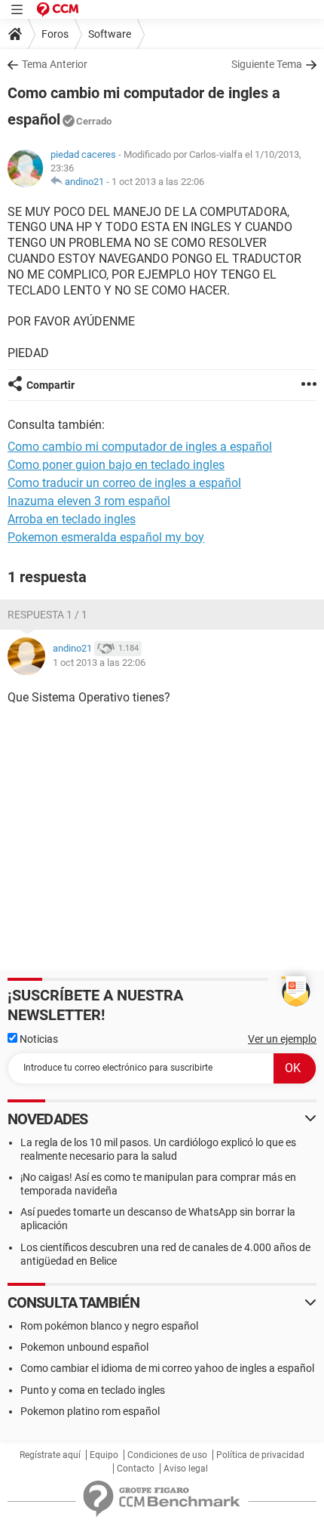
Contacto (135, 1468)
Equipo (104, 1455)
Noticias (37, 1039)
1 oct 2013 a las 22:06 (158, 181)
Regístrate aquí (50, 1455)
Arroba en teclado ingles (72, 519)
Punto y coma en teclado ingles (92, 1390)
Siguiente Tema (266, 64)
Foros (55, 34)
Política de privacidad (260, 1455)
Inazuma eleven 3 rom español (89, 501)
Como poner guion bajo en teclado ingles (116, 465)
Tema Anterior (54, 64)
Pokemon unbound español (84, 1347)
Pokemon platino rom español (90, 1411)
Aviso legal (186, 1468)
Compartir (50, 385)
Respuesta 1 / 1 (47, 615)
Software (109, 34)
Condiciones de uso (167, 1455)
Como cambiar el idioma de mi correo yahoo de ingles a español (167, 1368)
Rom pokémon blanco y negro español (109, 1326)
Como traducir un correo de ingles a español (124, 483)
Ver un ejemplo (282, 1039)
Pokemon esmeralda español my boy (106, 537)
